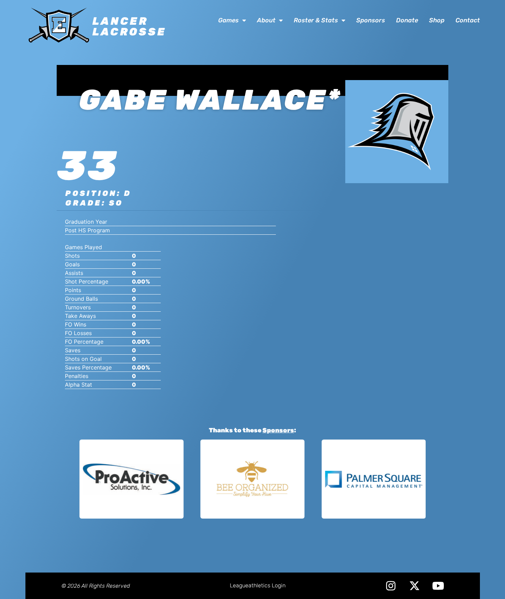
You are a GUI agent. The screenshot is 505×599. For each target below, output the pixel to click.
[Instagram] (390, 585)
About (266, 20)
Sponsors (370, 20)
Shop (437, 20)
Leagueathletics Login (257, 585)
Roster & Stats (316, 20)
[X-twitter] (414, 585)
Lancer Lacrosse (129, 26)
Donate (407, 20)
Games (228, 20)
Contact (468, 20)
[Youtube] (438, 585)
